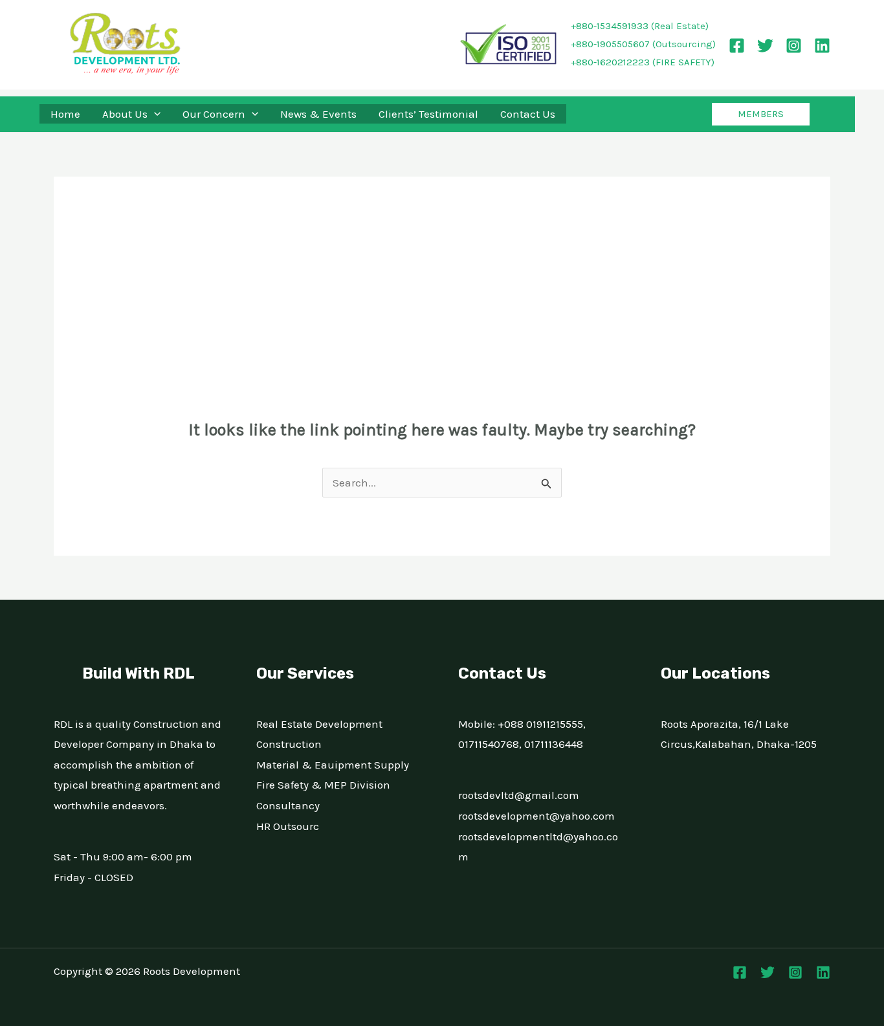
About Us (125, 113)
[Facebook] (737, 46)
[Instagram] (794, 46)
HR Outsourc (287, 826)
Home (65, 113)
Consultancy (288, 805)
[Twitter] (765, 46)
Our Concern (213, 113)
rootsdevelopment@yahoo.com (536, 815)
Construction (289, 743)
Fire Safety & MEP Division (323, 784)
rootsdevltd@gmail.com (518, 795)
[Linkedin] (822, 46)
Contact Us (527, 113)
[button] (154, 114)
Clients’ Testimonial (428, 113)
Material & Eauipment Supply (332, 764)
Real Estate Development (319, 723)
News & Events (318, 113)
